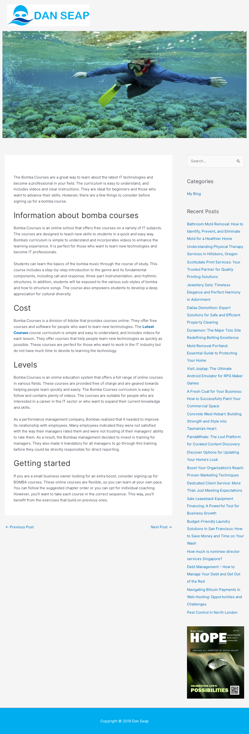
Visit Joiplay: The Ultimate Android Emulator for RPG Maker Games (215, 375)
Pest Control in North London (212, 612)
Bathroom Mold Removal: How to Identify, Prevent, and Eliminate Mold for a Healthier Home (215, 231)
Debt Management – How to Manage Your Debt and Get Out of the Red (213, 574)
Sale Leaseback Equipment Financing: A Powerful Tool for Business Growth (213, 505)
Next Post (161, 527)
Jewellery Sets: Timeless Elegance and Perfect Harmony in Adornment (213, 292)
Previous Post (19, 527)
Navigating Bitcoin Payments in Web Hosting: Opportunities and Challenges (214, 596)
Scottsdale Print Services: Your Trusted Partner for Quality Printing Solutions (213, 269)
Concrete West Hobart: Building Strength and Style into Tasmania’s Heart (214, 421)
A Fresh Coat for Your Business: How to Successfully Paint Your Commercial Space (214, 398)
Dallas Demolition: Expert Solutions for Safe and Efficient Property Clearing (213, 315)
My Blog (194, 193)
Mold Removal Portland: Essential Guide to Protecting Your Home (212, 353)
